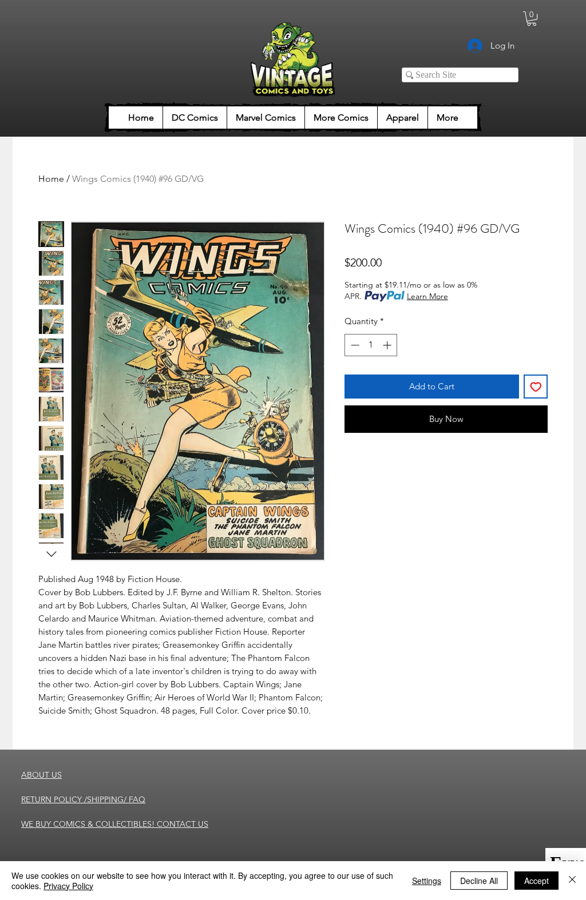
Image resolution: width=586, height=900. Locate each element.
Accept (536, 880)
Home (51, 178)
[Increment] (388, 345)
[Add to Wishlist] (536, 387)
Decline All (479, 880)
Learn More (427, 296)
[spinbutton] (371, 345)
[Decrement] (354, 345)
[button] (531, 18)
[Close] (572, 880)
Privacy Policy (68, 885)
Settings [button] (426, 880)
